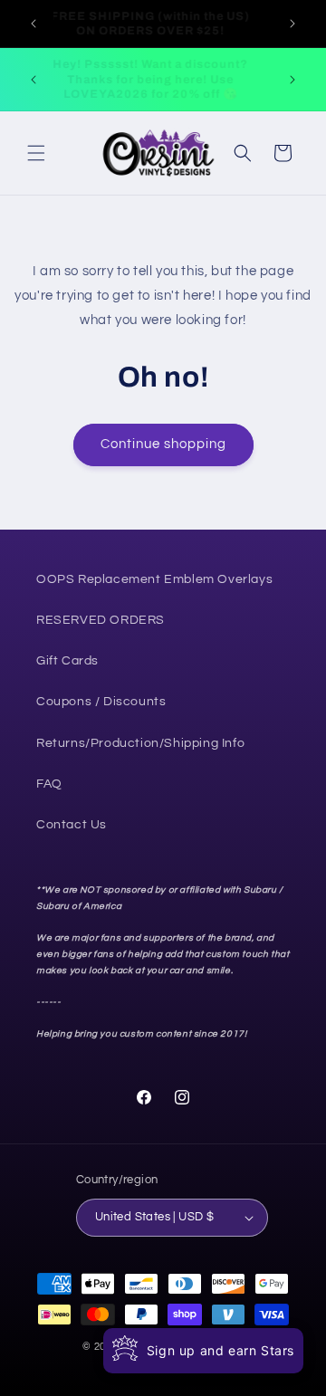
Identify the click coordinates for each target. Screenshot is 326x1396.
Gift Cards (67, 661)
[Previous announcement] (33, 23)
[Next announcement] (292, 23)
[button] (36, 153)
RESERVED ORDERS (100, 620)
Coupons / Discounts (101, 701)
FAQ (49, 784)
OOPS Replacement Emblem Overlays (154, 579)
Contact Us (71, 824)
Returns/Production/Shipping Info (140, 743)
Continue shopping (163, 444)
